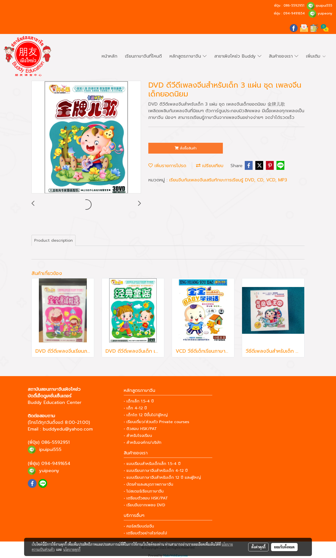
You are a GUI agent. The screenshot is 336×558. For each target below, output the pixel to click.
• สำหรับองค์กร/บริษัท (142, 443)
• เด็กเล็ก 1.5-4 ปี (139, 401)
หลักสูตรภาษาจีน (186, 56)
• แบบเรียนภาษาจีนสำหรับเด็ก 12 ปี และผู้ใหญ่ (162, 477)
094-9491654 (294, 13)
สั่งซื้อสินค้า (188, 148)
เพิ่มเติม (314, 56)
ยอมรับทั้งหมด (284, 547)
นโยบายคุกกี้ (71, 549)
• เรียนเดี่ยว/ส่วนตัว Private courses (156, 422)
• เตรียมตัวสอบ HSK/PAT (146, 498)
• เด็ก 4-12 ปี (135, 408)
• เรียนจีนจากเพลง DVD (144, 505)
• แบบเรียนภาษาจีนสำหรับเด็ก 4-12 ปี (156, 471)
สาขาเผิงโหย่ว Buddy (236, 56)
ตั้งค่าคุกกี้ (258, 547)
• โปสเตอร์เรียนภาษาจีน (144, 491)
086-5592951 (294, 5)
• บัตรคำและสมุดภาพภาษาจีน (148, 484)
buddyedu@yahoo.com (68, 429)
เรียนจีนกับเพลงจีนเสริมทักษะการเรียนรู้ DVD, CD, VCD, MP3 (228, 179)
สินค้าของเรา (281, 56)
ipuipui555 (324, 5)
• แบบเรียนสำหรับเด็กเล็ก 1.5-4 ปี (152, 464)
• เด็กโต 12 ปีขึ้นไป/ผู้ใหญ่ (146, 415)
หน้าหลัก (109, 56)
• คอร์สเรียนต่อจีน (139, 526)
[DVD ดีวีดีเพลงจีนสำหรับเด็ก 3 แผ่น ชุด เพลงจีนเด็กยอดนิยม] (86, 137)
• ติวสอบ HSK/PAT (140, 429)
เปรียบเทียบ (211, 165)
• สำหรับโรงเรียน (138, 436)
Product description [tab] (53, 240)
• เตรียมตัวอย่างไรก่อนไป (145, 533)
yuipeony (325, 13)
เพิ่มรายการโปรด (169, 165)
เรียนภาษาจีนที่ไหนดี (143, 56)
